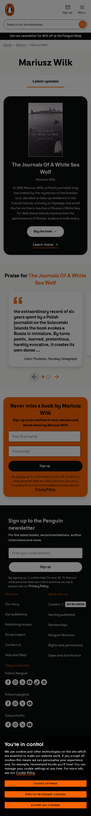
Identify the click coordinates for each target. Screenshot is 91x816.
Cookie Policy (25, 773)
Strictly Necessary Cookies (45, 794)
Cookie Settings (45, 783)
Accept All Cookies (45, 805)
